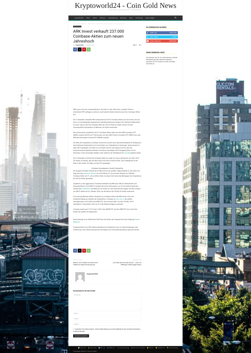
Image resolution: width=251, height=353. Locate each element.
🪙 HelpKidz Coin (160, 348)
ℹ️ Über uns (101, 348)
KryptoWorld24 (79, 18)
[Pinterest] (84, 49)
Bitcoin (95, 18)
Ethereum (102, 18)
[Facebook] (75, 49)
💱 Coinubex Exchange (123, 348)
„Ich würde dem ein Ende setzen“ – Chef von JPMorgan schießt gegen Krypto (127, 264)
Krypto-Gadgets (150, 18)
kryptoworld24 (80, 45)
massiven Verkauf (90, 173)
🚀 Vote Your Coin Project (138, 348)
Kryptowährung (112, 18)
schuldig (127, 153)
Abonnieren (172, 41)
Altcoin (88, 18)
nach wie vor (120, 199)
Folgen (174, 37)
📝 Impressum (82, 348)
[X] (80, 49)
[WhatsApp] (89, 49)
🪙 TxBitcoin (150, 348)
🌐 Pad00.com (111, 348)
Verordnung (139, 18)
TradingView (86, 189)
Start (74, 24)
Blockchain (123, 18)
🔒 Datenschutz (92, 348)
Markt (131, 18)
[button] (175, 18)
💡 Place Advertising (172, 348)
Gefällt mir (173, 32)
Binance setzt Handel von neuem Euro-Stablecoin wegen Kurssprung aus (85, 264)
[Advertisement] (107, 236)
